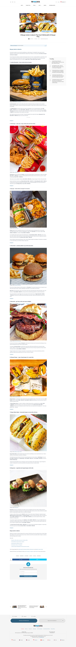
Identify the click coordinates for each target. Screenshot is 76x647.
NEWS (22, 5)
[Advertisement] (28, 592)
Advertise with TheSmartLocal (24, 620)
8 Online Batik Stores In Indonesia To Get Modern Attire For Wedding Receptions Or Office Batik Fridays (58, 71)
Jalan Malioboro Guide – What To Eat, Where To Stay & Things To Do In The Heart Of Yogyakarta (58, 66)
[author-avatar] (29, 39)
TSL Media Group (41, 637)
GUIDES (45, 5)
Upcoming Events (52, 5)
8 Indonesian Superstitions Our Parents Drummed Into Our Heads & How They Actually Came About (58, 76)
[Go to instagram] (13, 2)
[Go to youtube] (15, 2)
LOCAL (40, 5)
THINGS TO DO (28, 5)
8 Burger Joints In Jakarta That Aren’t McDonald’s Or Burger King (38, 35)
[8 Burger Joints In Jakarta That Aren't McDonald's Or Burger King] (38, 22)
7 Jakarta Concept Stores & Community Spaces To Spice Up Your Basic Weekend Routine (58, 62)
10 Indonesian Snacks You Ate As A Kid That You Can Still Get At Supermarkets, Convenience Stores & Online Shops (58, 81)
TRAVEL (34, 5)
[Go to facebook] (11, 2)
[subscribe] (63, 620)
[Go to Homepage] (35, 2)
